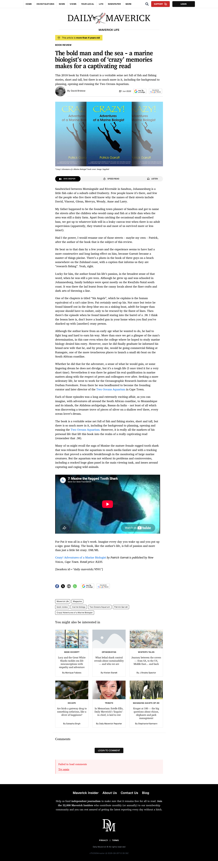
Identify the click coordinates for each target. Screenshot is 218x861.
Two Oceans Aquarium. (85, 429)
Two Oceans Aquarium (100, 607)
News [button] (62, 4)
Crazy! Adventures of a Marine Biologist (75, 612)
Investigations (45, 4)
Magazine (77, 601)
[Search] (147, 4)
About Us (109, 793)
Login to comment (109, 750)
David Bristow (78, 90)
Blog (145, 793)
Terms (115, 840)
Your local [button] (87, 4)
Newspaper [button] (114, 4)
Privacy (103, 840)
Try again (63, 769)
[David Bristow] (60, 91)
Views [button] (73, 4)
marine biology (78, 607)
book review (62, 607)
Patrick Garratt (121, 607)
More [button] (129, 4)
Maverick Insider (86, 793)
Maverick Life (63, 601)
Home (29, 4)
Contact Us (129, 793)
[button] (139, 91)
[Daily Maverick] (109, 18)
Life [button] (101, 4)
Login (184, 4)
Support (158, 4)
